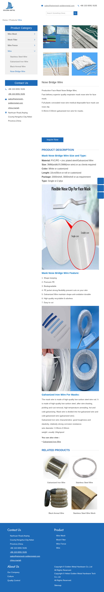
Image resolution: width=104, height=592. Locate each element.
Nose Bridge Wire (17, 71)
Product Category (21, 27)
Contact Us (21, 82)
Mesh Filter (12, 40)
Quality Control (13, 580)
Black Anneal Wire (18, 66)
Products (13, 20)
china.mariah (13, 108)
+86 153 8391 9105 (16, 94)
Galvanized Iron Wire (19, 61)
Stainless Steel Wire (18, 57)
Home (5, 20)
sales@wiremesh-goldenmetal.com (59, 5)
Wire (20, 20)
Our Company (13, 572)
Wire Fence (13, 45)
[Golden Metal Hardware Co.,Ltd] (9, 10)
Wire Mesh (12, 34)
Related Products (56, 450)
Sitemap (57, 585)
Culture (10, 576)
